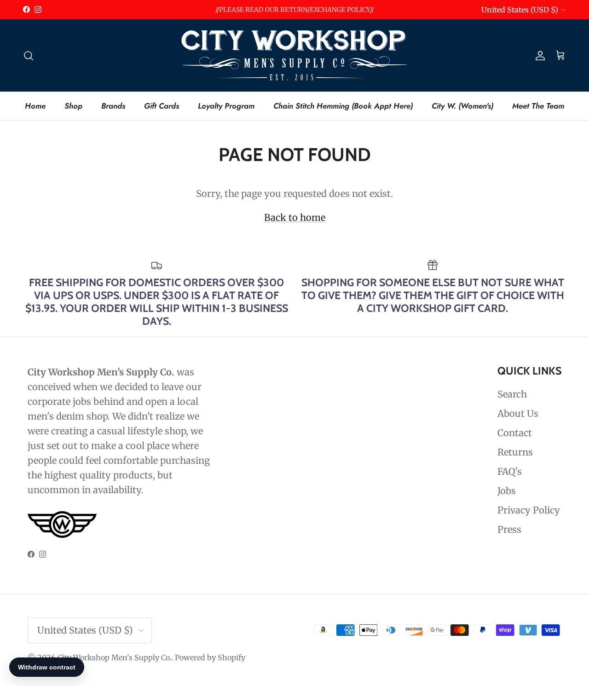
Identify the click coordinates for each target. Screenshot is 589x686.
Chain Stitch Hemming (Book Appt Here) (343, 105)
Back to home (294, 217)
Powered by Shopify (210, 657)
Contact (514, 432)
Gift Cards (161, 105)
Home (35, 105)
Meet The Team (538, 105)
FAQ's (509, 471)
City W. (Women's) (462, 105)
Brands (113, 105)
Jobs (506, 490)
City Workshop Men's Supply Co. (114, 657)
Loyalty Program (226, 105)
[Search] (28, 55)
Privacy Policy (528, 510)
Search (512, 394)
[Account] (538, 55)
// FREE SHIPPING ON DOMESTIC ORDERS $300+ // (294, 13)
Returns (515, 452)
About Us (517, 413)
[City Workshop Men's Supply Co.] (294, 55)
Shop (73, 105)
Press (509, 529)
